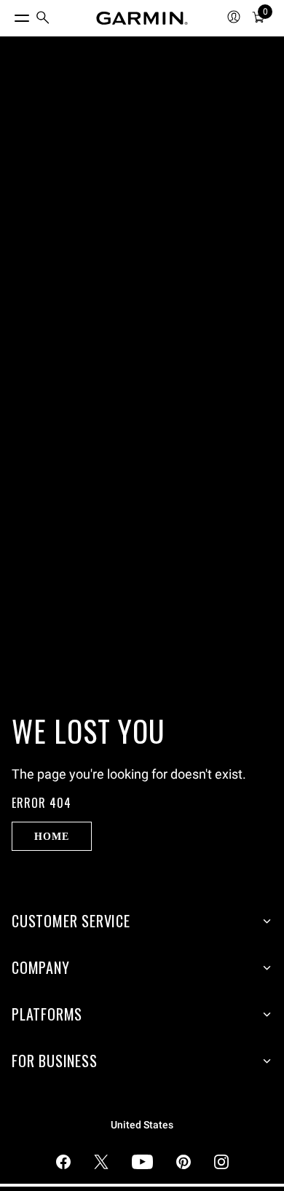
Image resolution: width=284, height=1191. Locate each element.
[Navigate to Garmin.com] (142, 18)
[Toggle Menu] (8, 14)
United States (142, 1125)
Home (51, 836)
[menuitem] (43, 18)
